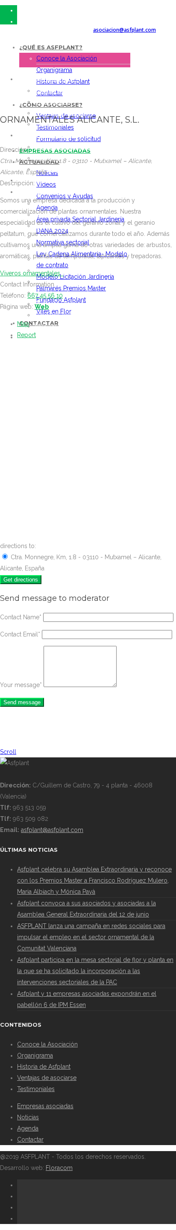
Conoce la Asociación (66, 58)
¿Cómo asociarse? (47, 136)
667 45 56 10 (45, 295)
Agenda (27, 1128)
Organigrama (54, 69)
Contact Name (20, 617)
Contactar (30, 1139)
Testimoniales (36, 1088)
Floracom (59, 1167)
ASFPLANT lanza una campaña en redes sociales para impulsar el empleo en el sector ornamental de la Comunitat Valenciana (91, 937)
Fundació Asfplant (59, 314)
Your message (21, 684)
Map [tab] (23, 323)
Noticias (28, 1117)
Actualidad (36, 192)
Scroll (8, 751)
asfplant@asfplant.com (52, 829)
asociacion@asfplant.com (124, 29)
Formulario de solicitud (68, 139)
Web (42, 306)
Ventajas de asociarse (64, 146)
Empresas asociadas (50, 181)
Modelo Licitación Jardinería (73, 292)
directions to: (18, 546)
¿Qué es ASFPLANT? (50, 47)
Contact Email (20, 634)
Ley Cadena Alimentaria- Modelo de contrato (96, 281)
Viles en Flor (51, 326)
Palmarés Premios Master (69, 303)
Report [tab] (26, 335)
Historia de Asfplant (43, 1066)
